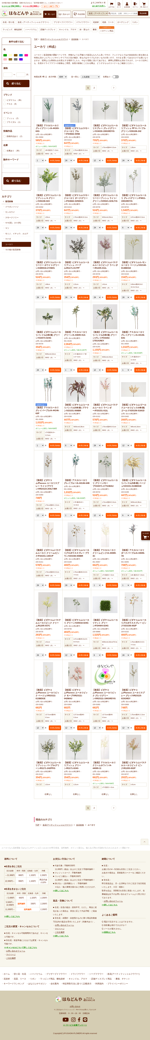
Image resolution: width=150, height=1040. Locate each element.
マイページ (11, 954)
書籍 (95, 29)
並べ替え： (76, 77)
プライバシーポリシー (117, 983)
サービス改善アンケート (76, 1025)
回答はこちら (110, 932)
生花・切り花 (8, 22)
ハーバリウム (31, 29)
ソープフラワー (95, 974)
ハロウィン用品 (106, 31)
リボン (135, 22)
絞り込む (16, 83)
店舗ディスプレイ (48, 29)
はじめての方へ (98, 6)
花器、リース (108, 22)
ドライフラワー (83, 22)
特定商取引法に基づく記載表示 (76, 983)
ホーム (6, 974)
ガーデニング (123, 22)
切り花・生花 (19, 974)
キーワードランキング (13, 983)
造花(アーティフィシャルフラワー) (54, 39)
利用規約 (99, 983)
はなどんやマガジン (37, 983)
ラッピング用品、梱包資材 (52, 979)
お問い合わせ (75, 1006)
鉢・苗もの (84, 29)
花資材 (96, 22)
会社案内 (54, 983)
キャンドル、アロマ (67, 29)
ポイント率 (51, 6)
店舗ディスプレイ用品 (101, 979)
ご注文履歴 (11, 958)
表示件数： (53, 77)
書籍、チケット (122, 979)
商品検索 (143, 13)
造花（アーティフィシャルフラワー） (34, 22)
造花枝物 (9, 201)
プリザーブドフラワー (63, 22)
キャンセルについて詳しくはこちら (22, 947)
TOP (36, 39)
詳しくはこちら (13, 916)
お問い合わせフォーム (15, 951)
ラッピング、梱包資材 (12, 29)
